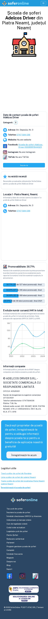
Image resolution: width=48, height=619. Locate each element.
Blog (8, 565)
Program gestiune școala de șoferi (21, 546)
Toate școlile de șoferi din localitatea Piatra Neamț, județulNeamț (23, 482)
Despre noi (11, 561)
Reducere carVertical (15, 539)
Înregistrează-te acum (24, 455)
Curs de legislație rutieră (17, 524)
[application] (24, 340)
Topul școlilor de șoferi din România (16, 473)
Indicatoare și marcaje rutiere (19, 520)
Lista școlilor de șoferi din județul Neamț (18, 477)
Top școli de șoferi (15, 509)
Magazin (10, 558)
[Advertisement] (24, 83)
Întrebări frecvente (15, 554)
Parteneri (10, 543)
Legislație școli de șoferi (17, 531)
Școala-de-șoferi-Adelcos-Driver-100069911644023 (30, 146)
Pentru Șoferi (12, 535)
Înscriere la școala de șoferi (18, 512)
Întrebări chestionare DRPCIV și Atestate (24, 516)
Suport (9, 569)
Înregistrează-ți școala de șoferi (15, 487)
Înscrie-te (24, 165)
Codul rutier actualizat (16, 527)
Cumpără (10, 550)
